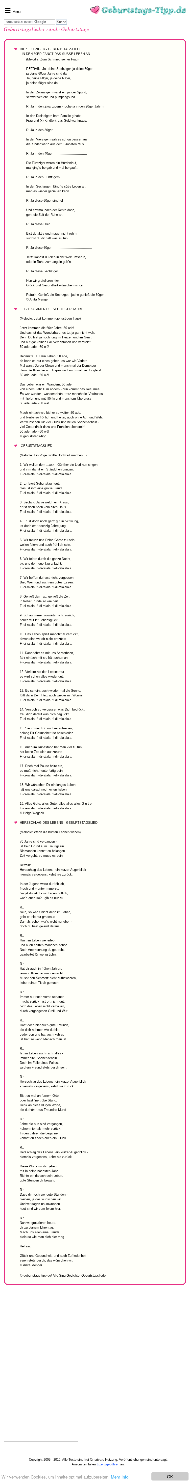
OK (170, 1476)
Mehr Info (119, 1477)
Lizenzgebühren (108, 1464)
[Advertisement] (41, 1367)
